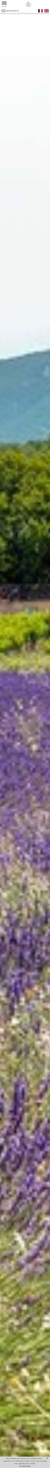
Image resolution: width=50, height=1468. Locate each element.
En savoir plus (25, 1466)
